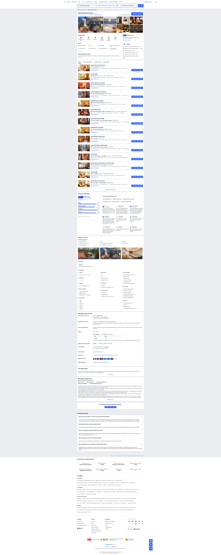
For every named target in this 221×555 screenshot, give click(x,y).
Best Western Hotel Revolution (92, 507)
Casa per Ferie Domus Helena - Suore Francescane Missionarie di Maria (89, 482)
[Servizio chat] (151, 548)
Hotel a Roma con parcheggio (91, 494)
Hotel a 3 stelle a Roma (119, 489)
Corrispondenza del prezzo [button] (125, 14)
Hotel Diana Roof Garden (85, 13)
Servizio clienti (79, 521)
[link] (148, 2)
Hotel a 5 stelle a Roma (121, 491)
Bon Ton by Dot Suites (121, 509)
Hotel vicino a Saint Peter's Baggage (126, 500)
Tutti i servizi (80, 51)
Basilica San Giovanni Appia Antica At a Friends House (108, 507)
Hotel (69, 1)
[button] (153, 2)
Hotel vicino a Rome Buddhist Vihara (92, 503)
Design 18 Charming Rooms (111, 509)
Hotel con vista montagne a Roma (108, 489)
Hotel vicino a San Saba (81, 503)
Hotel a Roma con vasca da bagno (110, 491)
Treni (79, 1)
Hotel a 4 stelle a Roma (87, 489)
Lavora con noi (93, 525)
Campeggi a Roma (99, 491)
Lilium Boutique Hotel (101, 509)
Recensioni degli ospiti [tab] (87, 62)
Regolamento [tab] (106, 62)
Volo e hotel (74, 1)
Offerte (121, 1)
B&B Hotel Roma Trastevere (90, 480)
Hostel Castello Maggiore (81, 507)
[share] (151, 544)
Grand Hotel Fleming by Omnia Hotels (114, 485)
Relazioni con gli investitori (110, 521)
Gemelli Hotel (104, 480)
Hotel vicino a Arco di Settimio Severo (119, 503)
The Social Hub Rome (118, 480)
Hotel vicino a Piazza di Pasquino (114, 498)
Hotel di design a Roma (91, 491)
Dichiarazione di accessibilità (96, 530)
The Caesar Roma (112, 482)
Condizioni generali (94, 527)
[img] (90, 25)
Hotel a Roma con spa (134, 489)
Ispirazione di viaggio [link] (113, 1)
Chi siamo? (93, 521)
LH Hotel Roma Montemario (82, 485)
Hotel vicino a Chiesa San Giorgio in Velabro (128, 498)
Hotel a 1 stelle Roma (81, 494)
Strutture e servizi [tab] (98, 62)
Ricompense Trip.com (103, 1)
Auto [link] (83, 1)
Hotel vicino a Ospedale (81, 498)
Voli (65, 1)
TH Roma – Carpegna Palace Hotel (122, 482)
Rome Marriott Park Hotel (92, 485)
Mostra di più (80, 57)
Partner (106, 525)
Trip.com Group (94, 532)
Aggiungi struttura (108, 527)
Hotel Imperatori (132, 482)
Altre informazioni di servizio (82, 525)
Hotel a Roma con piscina (81, 491)
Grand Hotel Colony (80, 480)
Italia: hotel (120, 455)
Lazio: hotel (125, 455)
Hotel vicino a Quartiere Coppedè (106, 503)
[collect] (151, 541)
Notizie (92, 523)
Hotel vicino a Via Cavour (131, 503)
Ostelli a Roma (126, 489)
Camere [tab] (79, 62)
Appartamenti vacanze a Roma (131, 491)
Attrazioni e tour (89, 1)
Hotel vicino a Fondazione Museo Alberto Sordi (85, 500)
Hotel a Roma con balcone (96, 489)
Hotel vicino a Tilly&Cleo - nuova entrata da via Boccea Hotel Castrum (107, 500)
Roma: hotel (131, 455)
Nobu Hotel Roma (110, 480)
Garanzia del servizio (80, 523)
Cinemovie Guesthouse (129, 509)
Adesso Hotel (105, 482)
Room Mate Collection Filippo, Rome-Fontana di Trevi (86, 509)
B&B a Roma (79, 489)
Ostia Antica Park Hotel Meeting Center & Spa (127, 507)
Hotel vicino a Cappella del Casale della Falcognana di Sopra (97, 498)
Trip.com (112, 455)
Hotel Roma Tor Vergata (102, 485)
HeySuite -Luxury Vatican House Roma (84, 512)
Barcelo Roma (98, 480)
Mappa (95, 1)
